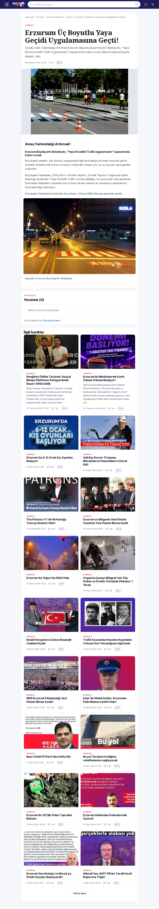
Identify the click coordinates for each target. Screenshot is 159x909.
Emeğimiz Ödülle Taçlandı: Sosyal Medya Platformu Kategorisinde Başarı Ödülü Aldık (48, 380)
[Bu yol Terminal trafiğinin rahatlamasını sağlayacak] (108, 732)
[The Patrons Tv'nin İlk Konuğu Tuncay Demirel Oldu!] (51, 494)
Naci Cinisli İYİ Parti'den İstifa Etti (48, 756)
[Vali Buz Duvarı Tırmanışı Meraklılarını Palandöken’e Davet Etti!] (108, 433)
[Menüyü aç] (7, 4)
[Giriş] (152, 4)
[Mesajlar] (146, 4)
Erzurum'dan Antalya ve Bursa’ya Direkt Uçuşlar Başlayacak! (48, 875)
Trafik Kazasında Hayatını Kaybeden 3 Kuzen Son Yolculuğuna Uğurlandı (107, 641)
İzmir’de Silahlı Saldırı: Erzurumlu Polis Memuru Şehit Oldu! (105, 700)
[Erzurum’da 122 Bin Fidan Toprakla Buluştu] (51, 790)
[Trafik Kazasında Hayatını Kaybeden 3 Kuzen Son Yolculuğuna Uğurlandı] (108, 615)
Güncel (69, 17)
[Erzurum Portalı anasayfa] (18, 4)
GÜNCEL (29, 25)
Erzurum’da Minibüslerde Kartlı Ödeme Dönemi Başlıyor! (103, 378)
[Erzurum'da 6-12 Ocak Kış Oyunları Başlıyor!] (51, 433)
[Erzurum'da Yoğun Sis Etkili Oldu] (51, 553)
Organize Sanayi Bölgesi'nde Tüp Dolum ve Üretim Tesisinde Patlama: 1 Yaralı (107, 581)
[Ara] (136, 4)
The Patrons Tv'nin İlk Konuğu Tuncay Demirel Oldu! (46, 521)
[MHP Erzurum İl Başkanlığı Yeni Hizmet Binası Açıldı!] (51, 673)
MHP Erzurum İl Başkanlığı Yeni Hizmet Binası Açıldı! (46, 700)
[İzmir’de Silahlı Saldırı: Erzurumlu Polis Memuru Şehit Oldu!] (108, 673)
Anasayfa (29, 17)
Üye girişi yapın (51, 320)
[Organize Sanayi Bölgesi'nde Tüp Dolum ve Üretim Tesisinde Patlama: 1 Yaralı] (108, 553)
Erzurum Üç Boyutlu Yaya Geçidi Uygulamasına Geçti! (100, 17)
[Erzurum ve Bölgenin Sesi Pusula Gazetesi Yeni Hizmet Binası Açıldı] (108, 494)
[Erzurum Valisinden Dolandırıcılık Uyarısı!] (108, 790)
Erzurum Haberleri (55, 17)
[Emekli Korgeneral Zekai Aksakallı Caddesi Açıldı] (51, 615)
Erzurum (40, 17)
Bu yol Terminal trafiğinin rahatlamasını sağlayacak (100, 758)
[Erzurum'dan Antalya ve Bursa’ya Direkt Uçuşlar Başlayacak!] (51, 849)
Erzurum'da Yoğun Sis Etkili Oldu (47, 578)
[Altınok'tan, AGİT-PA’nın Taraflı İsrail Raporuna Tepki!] (108, 849)
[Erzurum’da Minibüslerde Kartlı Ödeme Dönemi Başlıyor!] (108, 352)
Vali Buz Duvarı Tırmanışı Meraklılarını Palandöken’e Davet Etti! (105, 461)
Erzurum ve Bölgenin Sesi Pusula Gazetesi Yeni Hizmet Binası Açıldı (105, 521)
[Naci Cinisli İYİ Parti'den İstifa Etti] (51, 732)
